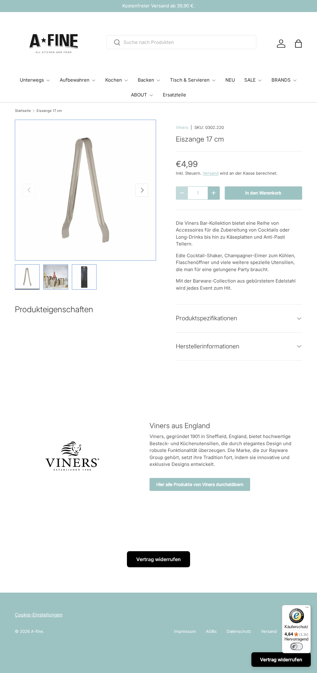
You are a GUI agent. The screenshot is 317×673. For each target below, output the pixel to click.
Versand (211, 173)
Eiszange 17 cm (49, 111)
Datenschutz (239, 631)
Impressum (185, 631)
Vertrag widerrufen (158, 559)
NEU (230, 80)
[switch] (296, 646)
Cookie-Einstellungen (39, 615)
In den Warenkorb (263, 192)
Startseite (23, 111)
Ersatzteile (174, 95)
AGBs (211, 631)
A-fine (37, 631)
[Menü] (307, 608)
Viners (182, 127)
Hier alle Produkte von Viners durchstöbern (199, 484)
